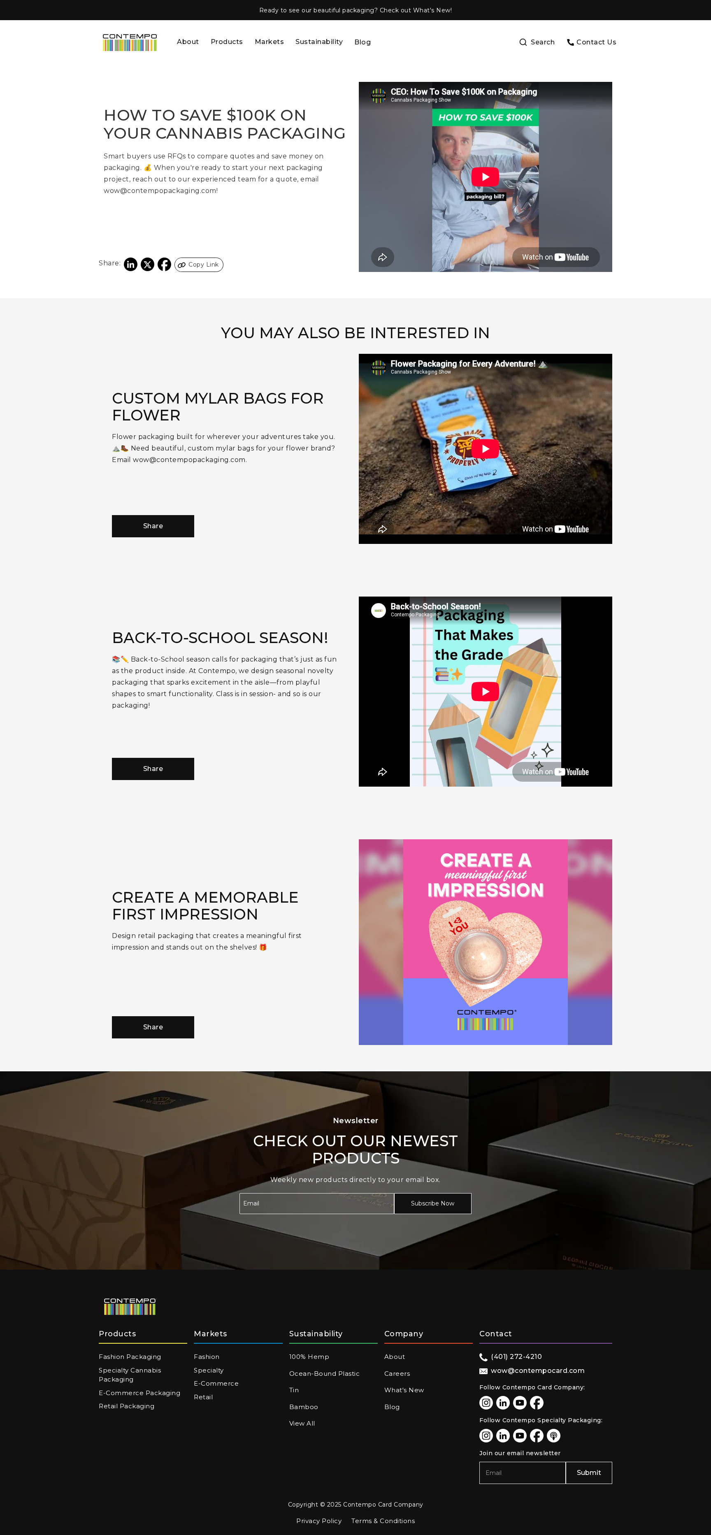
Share (153, 526)
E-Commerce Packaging (139, 1393)
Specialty (209, 1370)
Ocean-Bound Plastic (324, 1373)
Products (227, 42)
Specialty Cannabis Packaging (130, 1375)
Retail (203, 1397)
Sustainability (319, 42)
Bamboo (303, 1407)
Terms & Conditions (383, 1521)
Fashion (207, 1357)
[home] (130, 43)
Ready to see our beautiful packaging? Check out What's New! (355, 10)
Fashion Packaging (130, 1357)
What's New (404, 1390)
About (188, 42)
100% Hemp (309, 1357)
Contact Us (596, 42)
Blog (362, 42)
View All (302, 1423)
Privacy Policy (319, 1521)
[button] (227, 42)
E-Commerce (216, 1383)
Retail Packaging (126, 1406)
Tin (294, 1390)
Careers (397, 1373)
